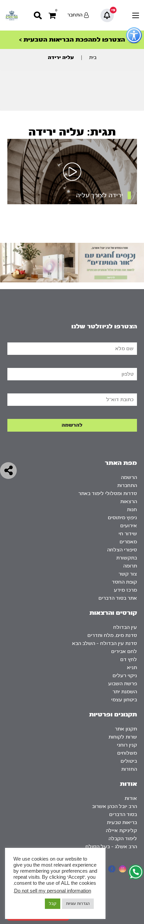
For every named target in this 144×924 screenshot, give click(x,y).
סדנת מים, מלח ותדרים (112, 635)
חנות (132, 509)
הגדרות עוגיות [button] (78, 903)
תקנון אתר (126, 729)
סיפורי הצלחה (122, 550)
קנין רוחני (127, 745)
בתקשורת (126, 558)
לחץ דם (128, 659)
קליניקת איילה (121, 830)
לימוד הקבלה (123, 838)
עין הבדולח (125, 627)
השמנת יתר (125, 692)
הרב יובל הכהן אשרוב (114, 806)
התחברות (127, 485)
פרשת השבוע (122, 684)
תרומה (130, 566)
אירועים (128, 526)
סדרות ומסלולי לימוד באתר (107, 493)
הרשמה (129, 477)
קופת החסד (124, 582)
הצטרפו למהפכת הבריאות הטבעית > (72, 39)
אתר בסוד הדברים (117, 598)
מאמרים (128, 542)
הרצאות (128, 501)
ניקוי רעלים (125, 675)
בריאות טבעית (122, 822)
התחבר (74, 15)
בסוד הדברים (123, 814)
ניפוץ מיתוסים (122, 518)
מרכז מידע (125, 590)
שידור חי (128, 534)
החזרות (129, 769)
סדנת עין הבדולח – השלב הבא (104, 643)
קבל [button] (52, 903)
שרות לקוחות (123, 737)
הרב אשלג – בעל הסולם (111, 847)
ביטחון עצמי (124, 700)
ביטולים (129, 761)
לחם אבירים (124, 651)
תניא (132, 667)
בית (92, 57)
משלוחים (127, 753)
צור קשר (128, 574)
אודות (131, 798)
